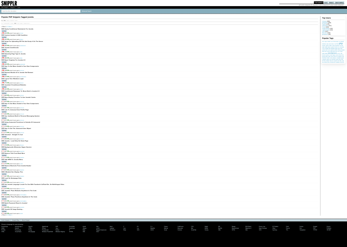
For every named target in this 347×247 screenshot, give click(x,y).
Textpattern (302, 230)
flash (327, 56)
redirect (327, 45)
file (329, 48)
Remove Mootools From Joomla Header (18, 165)
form (323, 41)
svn (338, 47)
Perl (301, 228)
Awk (97, 226)
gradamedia (22, 64)
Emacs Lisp (262, 226)
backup (323, 56)
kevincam (22, 70)
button (337, 59)
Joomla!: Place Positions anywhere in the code (21, 197)
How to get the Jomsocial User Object (18, 128)
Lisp (124, 228)
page (323, 53)
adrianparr (325, 25)
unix (343, 56)
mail (331, 49)
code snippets (319, 2)
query (328, 62)
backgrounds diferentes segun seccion (18, 147)
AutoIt (84, 226)
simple (328, 57)
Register (12, 7)
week (8, 20)
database (324, 43)
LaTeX (98, 228)
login (337, 41)
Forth (287, 226)
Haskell (17, 228)
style (337, 55)
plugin (336, 48)
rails (341, 53)
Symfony (274, 230)
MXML (206, 228)
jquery (342, 57)
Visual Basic (18, 231)
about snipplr (339, 2)
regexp (327, 59)
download (324, 57)
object (323, 47)
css (339, 41)
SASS (152, 230)
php (341, 43)
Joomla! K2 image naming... (14, 209)
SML (219, 230)
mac (336, 51)
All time (3, 20)
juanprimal (22, 151)
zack (323, 31)
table (330, 45)
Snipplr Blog (15, 220)
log (322, 62)
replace (334, 55)
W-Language (31, 231)
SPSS (233, 230)
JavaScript (7, 23)
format (335, 47)
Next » (10, 26)
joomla (4, 31)
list (342, 45)
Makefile (152, 228)
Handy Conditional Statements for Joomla (19, 29)
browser (324, 55)
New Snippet (4, 7)
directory (342, 62)
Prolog (30, 230)
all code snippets (304, 5)
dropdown (337, 45)
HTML (12, 23)
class (337, 43)
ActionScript (4, 226)
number (332, 47)
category (340, 56)
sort (340, 45)
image (326, 48)
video (329, 56)
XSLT (97, 231)
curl (331, 41)
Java (57, 228)
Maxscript (180, 228)
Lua (138, 228)
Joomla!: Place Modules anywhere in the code (21, 190)
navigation (339, 57)
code (331, 57)
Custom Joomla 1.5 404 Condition (16, 35)
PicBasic (329, 228)
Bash (323, 51)
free (338, 60)
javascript (331, 43)
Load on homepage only (13, 178)
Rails (84, 230)
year (16, 20)
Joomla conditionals (12, 47)
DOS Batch (248, 226)
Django (233, 226)
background (332, 62)
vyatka (21, 163)
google (326, 53)
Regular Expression (101, 230)
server (338, 53)
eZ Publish (275, 226)
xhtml (341, 51)
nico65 (21, 89)
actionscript (324, 49)
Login (18, 7)
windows (334, 57)
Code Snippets (5, 220)
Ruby (21, 23)
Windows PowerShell (47, 231)
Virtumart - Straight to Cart (14, 134)
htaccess (332, 60)
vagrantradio (325, 30)
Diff (219, 226)
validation (338, 62)
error (339, 51)
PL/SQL (3, 230)
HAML (3, 228)
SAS (138, 230)
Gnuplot (315, 226)
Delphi (206, 226)
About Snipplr (26, 220)
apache (335, 60)
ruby (332, 56)
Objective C (27, 23)
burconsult (22, 188)
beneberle (22, 207)
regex (325, 41)
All (2, 23)
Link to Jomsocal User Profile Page (17, 109)
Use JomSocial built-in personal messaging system (22, 116)
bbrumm (324, 33)
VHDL (2, 231)
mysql (342, 41)
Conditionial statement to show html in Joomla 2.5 (22, 91)
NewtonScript (235, 228)
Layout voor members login (14, 78)
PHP (15, 23)
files (340, 60)
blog (325, 2)
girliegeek (325, 22)
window (336, 49)
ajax (327, 43)
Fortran (301, 226)
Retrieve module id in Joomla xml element (19, 72)
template (343, 49)
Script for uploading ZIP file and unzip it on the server (24, 41)
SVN (260, 230)
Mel (192, 228)
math (341, 48)
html (331, 51)
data (334, 45)
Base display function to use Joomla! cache (20, 97)
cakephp (324, 59)
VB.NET (329, 230)
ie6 (322, 60)
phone (329, 47)
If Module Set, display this (14, 172)
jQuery (84, 228)
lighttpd (112, 228)
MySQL (220, 228)
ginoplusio (325, 34)
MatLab (166, 228)
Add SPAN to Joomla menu (14, 159)
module (325, 62)
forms (342, 55)
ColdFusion (180, 226)
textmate (332, 48)
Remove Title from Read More (15, 153)
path (339, 48)
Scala (165, 230)
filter (342, 59)
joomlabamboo (23, 76)
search (328, 51)
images (327, 60)
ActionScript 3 (18, 226)
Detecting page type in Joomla (15, 54)
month (12, 20)
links (340, 59)
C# (137, 226)
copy (343, 60)
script (330, 55)
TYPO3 (315, 230)
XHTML (71, 231)
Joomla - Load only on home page (16, 141)
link (333, 49)
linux (325, 60)
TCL (287, 230)
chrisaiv (324, 21)
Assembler (72, 226)
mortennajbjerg (23, 194)
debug (339, 49)
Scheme (180, 230)
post (334, 51)
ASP (57, 226)
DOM (334, 56)
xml (337, 56)
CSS (18, 23)
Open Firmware (263, 228)
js (333, 43)
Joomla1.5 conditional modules (15, 85)
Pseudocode (45, 230)
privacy (331, 2)
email (328, 41)
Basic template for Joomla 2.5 (15, 60)
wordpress (332, 53)
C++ (151, 226)
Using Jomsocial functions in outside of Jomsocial (22, 122)
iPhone (44, 228)
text (330, 59)
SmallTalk (193, 230)
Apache (30, 226)
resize (323, 48)
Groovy (328, 226)
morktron (22, 95)
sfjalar (21, 51)
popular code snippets (320, 5)
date (326, 47)
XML (84, 231)
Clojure (166, 226)
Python (57, 230)
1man (323, 27)
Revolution (112, 230)
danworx (22, 82)
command (342, 47)
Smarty (206, 230)
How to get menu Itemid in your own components (22, 66)
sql (335, 43)
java (326, 51)
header (323, 45)
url (333, 41)
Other (273, 228)
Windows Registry (60, 231)
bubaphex (22, 138)
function (334, 59)
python (327, 55)
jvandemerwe (23, 45)
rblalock (21, 39)
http (335, 41)
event (329, 49)
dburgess (22, 145)
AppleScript (45, 226)
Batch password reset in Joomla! (16, 203)
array (339, 55)
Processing (18, 230)
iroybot (21, 213)
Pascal (288, 228)
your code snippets (337, 5)
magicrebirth (325, 28)
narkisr (324, 24)
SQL (246, 230)
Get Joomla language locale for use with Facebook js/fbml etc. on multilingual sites (34, 184)
